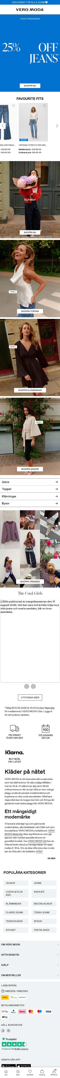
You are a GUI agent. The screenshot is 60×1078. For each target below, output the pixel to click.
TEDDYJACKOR (14, 921)
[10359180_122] (30, 417)
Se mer (51, 858)
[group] (39, 129)
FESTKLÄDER (41, 930)
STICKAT (11, 930)
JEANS (37, 883)
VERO (39, 851)
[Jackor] (30, 455)
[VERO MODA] (30, 10)
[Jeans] (30, 53)
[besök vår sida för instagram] (8, 1031)
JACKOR (10, 883)
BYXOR (38, 921)
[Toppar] (30, 298)
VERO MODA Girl (37, 841)
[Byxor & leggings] (30, 505)
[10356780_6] (30, 259)
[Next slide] (57, 126)
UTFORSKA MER (30, 697)
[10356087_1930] (30, 338)
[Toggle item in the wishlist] (19, 105)
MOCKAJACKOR (43, 903)
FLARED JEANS (14, 912)
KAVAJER (39, 891)
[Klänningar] (30, 376)
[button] (39, 122)
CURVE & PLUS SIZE (14, 893)
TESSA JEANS (42, 912)
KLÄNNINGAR (13, 903)
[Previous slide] (3, 126)
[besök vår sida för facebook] (2, 1031)
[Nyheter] (30, 199)
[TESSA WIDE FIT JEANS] (30, 549)
